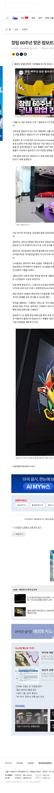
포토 (33, 17)
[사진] (27, 658)
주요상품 (19, 763)
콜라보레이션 (37, 505)
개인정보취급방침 (44, 763)
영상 (23, 17)
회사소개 (8, 763)
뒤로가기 (19, 534)
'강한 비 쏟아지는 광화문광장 (28, 726)
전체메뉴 (7, 18)
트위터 (21, 54)
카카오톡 (13, 54)
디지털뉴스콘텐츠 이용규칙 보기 (27, 527)
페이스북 (17, 54)
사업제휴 (30, 763)
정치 (40, 17)
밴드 (25, 54)
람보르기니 (22, 505)
